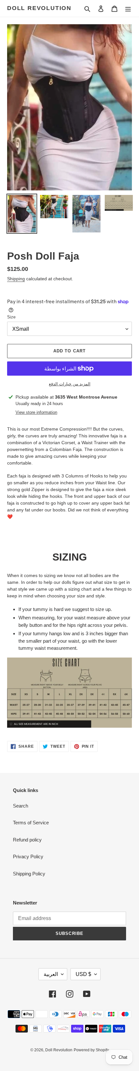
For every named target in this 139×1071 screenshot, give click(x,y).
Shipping (16, 278)
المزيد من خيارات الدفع (70, 383)
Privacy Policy (28, 856)
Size (11, 317)
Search (20, 806)
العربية (51, 974)
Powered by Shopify (91, 1050)
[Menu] (128, 9)
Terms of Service (31, 822)
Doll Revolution (39, 8)
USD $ (83, 974)
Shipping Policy (29, 873)
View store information (36, 412)
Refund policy (27, 839)
